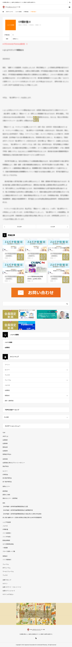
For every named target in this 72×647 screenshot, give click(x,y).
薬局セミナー (6, 486)
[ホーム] (3, 11)
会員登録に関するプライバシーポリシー (14, 462)
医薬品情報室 (6, 540)
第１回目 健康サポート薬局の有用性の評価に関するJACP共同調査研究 (22, 517)
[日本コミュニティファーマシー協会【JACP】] (11, 7)
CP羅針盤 (5, 529)
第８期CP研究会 (7, 478)
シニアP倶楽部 (7, 522)
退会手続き (6, 466)
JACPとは (5, 436)
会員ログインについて (9, 590)
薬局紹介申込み (7, 454)
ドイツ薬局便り (7, 533)
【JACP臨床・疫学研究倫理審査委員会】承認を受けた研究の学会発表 (22, 514)
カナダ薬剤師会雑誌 (8, 544)
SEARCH (69, 2)
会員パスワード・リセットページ (12, 587)
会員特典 (5, 443)
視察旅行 (7, 395)
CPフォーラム (6, 567)
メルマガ (7, 385)
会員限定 (7, 347)
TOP (4, 432)
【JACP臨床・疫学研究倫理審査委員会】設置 (15, 506)
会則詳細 (5, 459)
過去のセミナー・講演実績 (10, 498)
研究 (4, 503)
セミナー (7, 369)
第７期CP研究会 (7, 481)
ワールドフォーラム (8, 571)
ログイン (5, 583)
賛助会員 (5, 447)
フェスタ (7, 375)
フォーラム (8, 380)
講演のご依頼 (6, 494)
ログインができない (8, 594)
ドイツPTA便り (7, 536)
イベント (7, 364)
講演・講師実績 (9, 400)
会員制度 (5, 440)
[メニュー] (69, 7)
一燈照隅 (5, 547)
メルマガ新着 (8, 342)
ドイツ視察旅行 (7, 559)
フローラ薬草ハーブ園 (9, 551)
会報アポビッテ (7, 580)
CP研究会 (5, 474)
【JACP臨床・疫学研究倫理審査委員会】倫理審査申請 (18, 510)
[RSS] (36, 638)
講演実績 (5, 491)
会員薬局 (5, 450)
